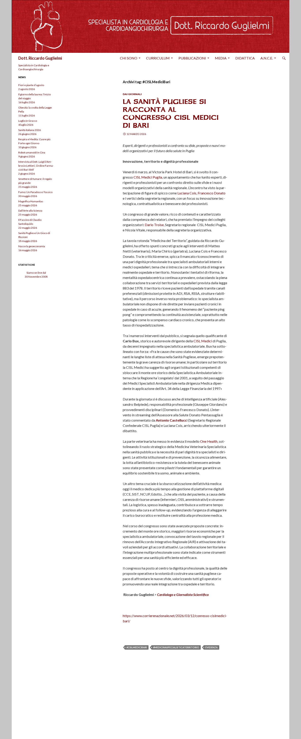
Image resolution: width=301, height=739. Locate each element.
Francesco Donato (211, 193)
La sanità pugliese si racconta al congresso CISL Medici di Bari (171, 113)
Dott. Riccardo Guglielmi (40, 58)
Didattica (245, 58)
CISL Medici (202, 341)
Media (221, 58)
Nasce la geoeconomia (31, 246)
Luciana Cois (186, 193)
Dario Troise (154, 225)
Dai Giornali (132, 94)
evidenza (211, 647)
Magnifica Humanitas (30, 201)
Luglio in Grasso (27, 120)
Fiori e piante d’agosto (31, 85)
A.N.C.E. (266, 58)
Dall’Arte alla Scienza (30, 210)
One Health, (209, 441)
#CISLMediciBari (136, 647)
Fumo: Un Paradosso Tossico (35, 192)
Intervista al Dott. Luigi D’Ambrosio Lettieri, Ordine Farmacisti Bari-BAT (36, 165)
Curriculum (158, 58)
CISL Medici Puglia (148, 177)
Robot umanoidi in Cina (31, 152)
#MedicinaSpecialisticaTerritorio (176, 647)
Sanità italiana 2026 (29, 130)
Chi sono (128, 58)
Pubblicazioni (192, 58)
